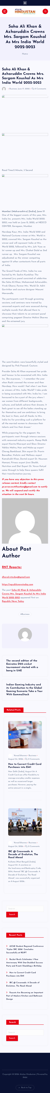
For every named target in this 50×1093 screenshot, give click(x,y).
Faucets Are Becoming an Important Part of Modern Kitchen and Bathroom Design (24, 996)
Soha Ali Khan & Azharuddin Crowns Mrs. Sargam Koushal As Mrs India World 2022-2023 (24, 594)
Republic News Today (13, 601)
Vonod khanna (20, 756)
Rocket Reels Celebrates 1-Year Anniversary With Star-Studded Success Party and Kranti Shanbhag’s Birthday (24, 962)
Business (13, 89)
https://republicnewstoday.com (17, 584)
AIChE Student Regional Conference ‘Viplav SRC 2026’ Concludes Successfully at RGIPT (25, 949)
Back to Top (26, 1087)
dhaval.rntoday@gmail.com (16, 577)
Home (25, 54)
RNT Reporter (12, 567)
